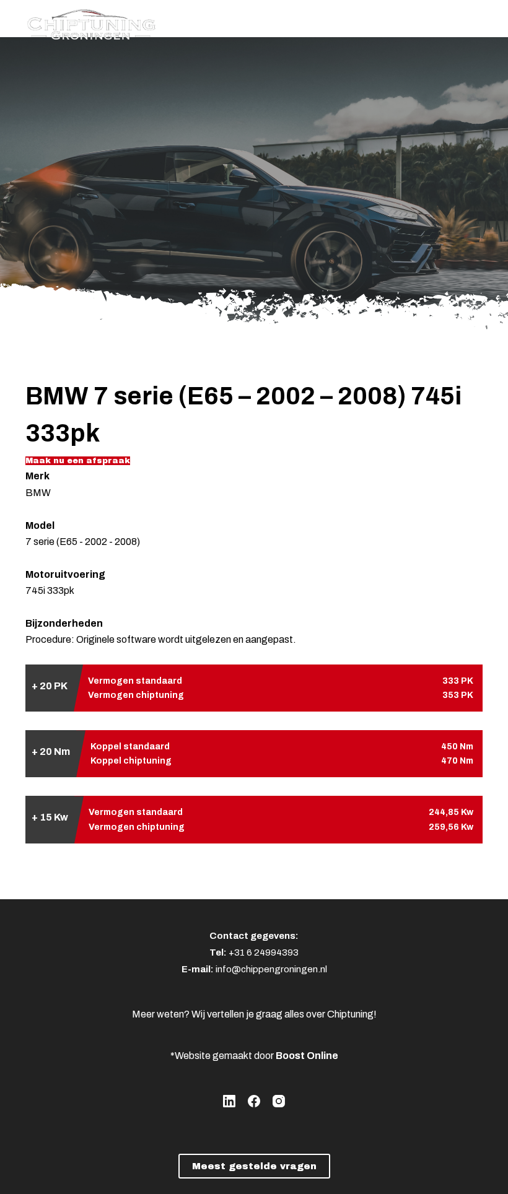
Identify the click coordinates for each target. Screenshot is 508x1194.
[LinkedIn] (229, 1101)
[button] (77, 460)
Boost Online (307, 1055)
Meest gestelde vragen (254, 1166)
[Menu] (477, 21)
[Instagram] (279, 1101)
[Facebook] (254, 1101)
